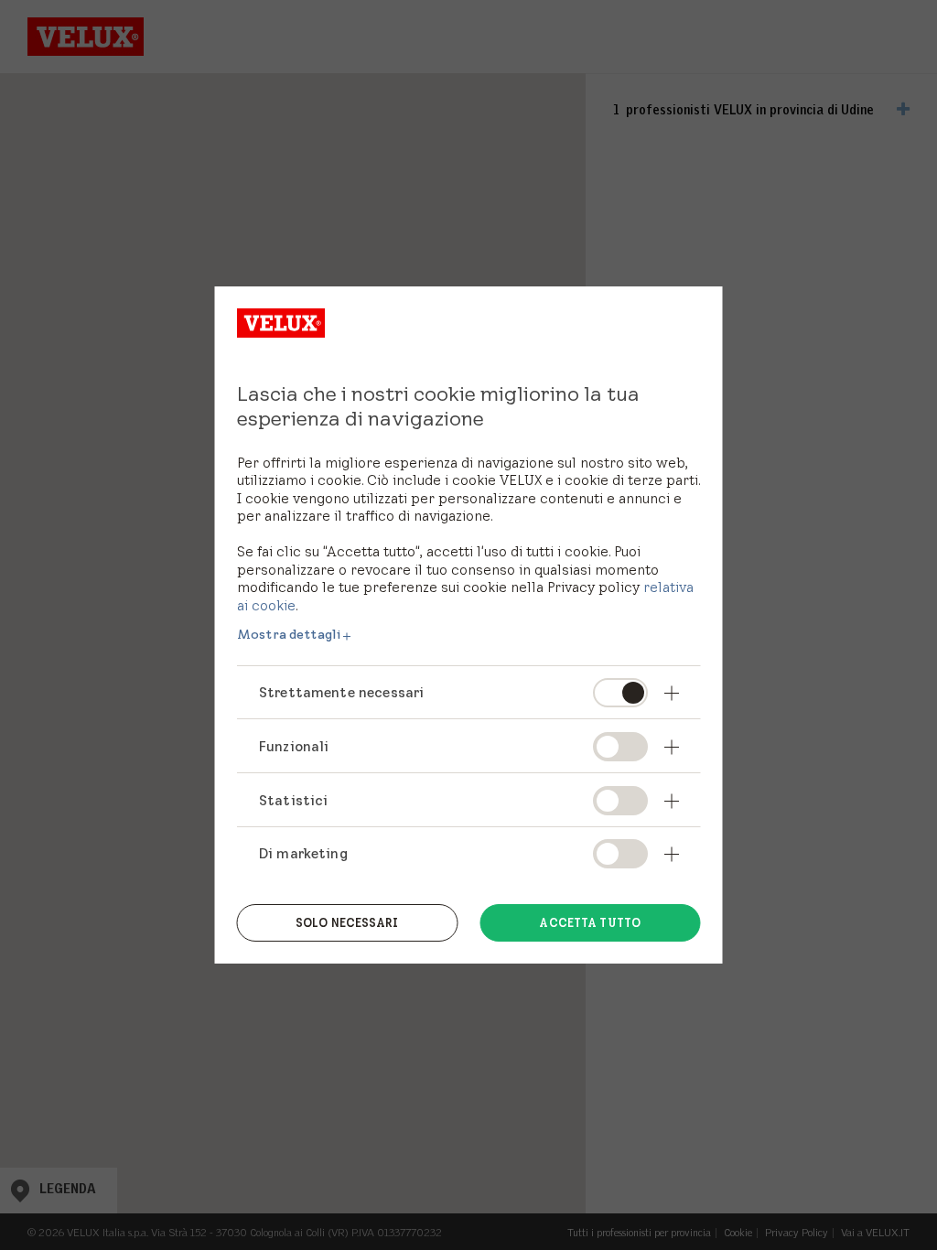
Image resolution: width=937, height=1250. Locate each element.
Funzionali (294, 746)
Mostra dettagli (288, 634)
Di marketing (303, 853)
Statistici (293, 800)
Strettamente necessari (341, 692)
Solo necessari (347, 923)
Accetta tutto (590, 923)
